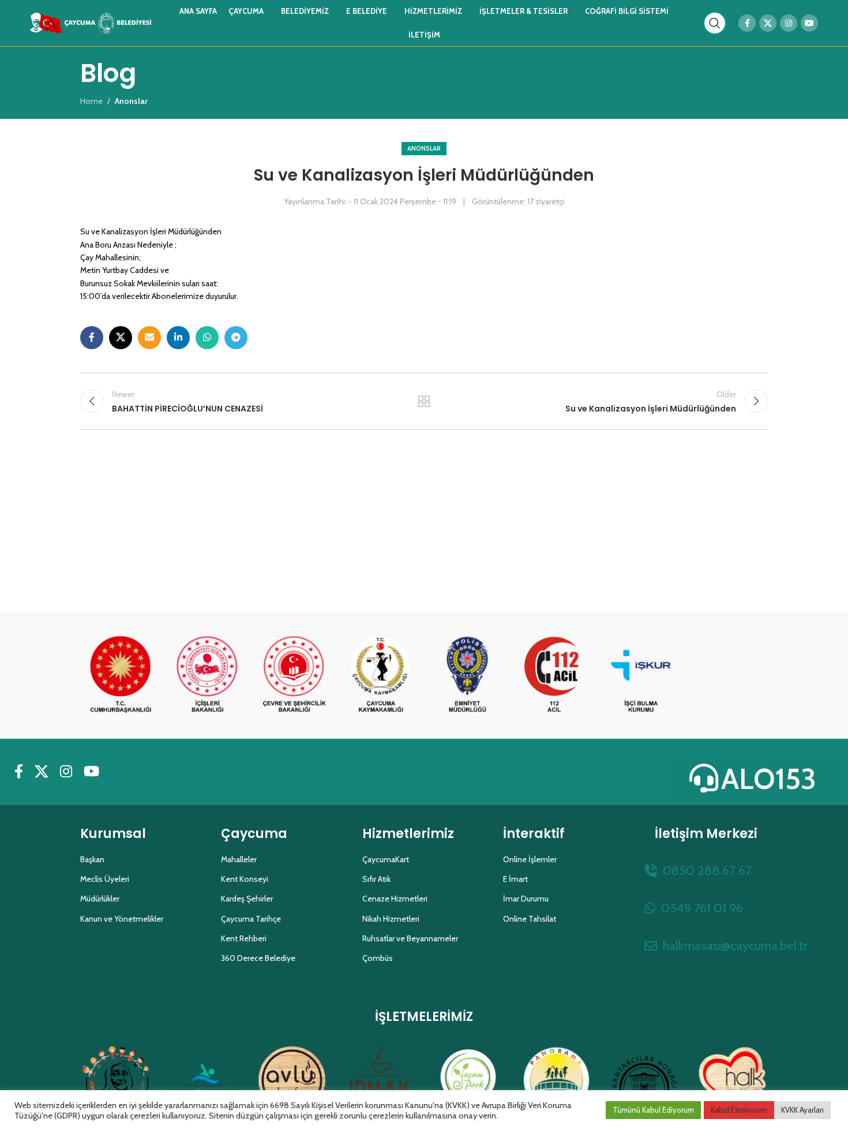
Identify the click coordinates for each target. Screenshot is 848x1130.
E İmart (515, 879)
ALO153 (768, 778)
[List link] (706, 870)
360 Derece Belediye (258, 958)
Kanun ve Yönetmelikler (121, 919)
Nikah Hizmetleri (390, 919)
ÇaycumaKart (385, 859)
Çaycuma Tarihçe (251, 919)
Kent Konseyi (244, 879)
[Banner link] (120, 675)
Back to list (424, 401)
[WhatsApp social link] (207, 337)
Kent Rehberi (244, 938)
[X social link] (767, 23)
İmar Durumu (526, 898)
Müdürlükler (99, 898)
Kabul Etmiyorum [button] (739, 1109)
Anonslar (424, 148)
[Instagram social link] (788, 23)
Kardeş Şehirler (247, 898)
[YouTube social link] (809, 23)
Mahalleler (239, 859)
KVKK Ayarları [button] (802, 1109)
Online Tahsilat (529, 919)
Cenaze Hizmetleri (394, 898)
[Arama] (715, 23)
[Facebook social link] (747, 23)
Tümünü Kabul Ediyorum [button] (653, 1109)
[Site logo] (90, 22)
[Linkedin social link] (178, 337)
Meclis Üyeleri (104, 879)
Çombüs (377, 958)
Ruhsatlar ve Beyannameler (410, 938)
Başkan (92, 859)
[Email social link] (149, 337)
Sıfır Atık (376, 879)
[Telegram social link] (235, 337)
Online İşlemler (530, 859)
